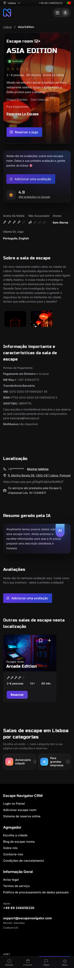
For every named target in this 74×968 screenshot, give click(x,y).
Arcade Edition (21, 666)
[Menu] (62, 12)
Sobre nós (10, 848)
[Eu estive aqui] (49, 640)
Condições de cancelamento (23, 860)
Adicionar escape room (19, 810)
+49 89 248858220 (51, 3)
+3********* (16, 469)
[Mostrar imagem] (15, 319)
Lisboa (7, 27)
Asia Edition (26, 27)
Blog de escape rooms (19, 841)
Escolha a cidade (15, 835)
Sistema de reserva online (21, 816)
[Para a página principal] (7, 13)
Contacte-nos (13, 854)
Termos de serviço (16, 886)
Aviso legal (11, 879)
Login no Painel (14, 803)
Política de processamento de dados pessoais (36, 892)
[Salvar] (41, 640)
